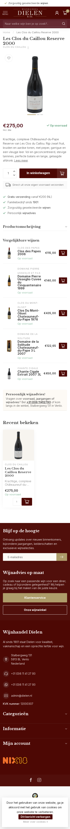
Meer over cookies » (35, 821)
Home (6, 32)
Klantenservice (35, 597)
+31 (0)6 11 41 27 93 (23, 673)
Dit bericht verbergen (35, 816)
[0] (65, 13)
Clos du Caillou (14, 47)
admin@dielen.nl (21, 695)
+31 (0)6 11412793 (38, 402)
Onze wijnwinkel (35, 609)
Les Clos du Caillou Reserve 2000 (38, 32)
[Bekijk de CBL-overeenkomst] (15, 757)
